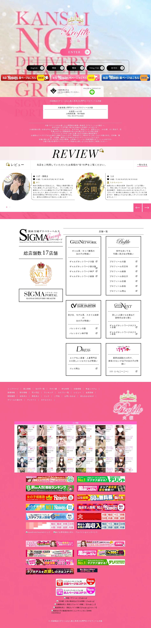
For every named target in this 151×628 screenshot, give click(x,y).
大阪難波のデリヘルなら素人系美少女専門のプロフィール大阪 (76, 621)
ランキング (48, 392)
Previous (134, 204)
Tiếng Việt (94, 68)
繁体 (74, 68)
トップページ (13, 389)
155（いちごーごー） (119, 371)
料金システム (91, 389)
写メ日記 (35, 392)
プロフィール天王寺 (119, 266)
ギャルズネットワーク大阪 (82, 262)
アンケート (31, 400)
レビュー (77, 392)
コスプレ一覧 (63, 392)
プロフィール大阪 (118, 262)
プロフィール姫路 (118, 271)
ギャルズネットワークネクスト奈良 (123, 333)
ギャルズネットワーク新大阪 (83, 266)
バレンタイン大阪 (78, 328)
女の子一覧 (40, 389)
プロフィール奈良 (118, 286)
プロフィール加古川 (119, 276)
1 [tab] (7, 207)
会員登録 (89, 392)
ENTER (74, 52)
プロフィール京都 (118, 281)
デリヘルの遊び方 (15, 400)
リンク (47, 396)
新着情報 (11, 392)
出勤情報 (77, 389)
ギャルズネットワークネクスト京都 (123, 326)
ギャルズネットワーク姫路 (82, 276)
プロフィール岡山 (118, 291)
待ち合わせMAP (87, 396)
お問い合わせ (70, 396)
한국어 (114, 68)
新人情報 (27, 389)
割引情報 (23, 392)
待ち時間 (65, 389)
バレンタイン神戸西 (79, 333)
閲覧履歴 (11, 396)
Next (143, 204)
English (34, 68)
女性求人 (23, 396)
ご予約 (57, 396)
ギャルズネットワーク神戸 (82, 271)
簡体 (54, 68)
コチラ (59, 92)
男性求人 (35, 396)
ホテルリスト (46, 400)
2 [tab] (10, 207)
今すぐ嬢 (53, 389)
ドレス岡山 (75, 369)
